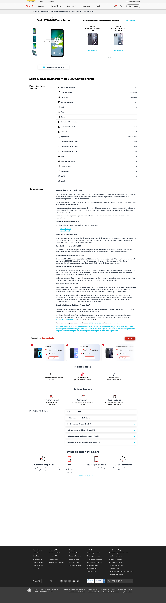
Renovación (69, 319)
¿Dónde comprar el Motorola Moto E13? (79, 424)
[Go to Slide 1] (34, 31)
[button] (134, 1)
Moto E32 (103, 326)
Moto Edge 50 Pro (73, 331)
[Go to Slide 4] (34, 53)
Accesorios (86, 6)
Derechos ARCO (105, 589)
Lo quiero (54, 357)
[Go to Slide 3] (34, 46)
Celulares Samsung (75, 556)
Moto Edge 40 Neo (114, 329)
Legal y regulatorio (127, 592)
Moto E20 (81, 326)
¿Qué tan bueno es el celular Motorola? (78, 418)
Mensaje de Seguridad (115, 562)
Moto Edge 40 (102, 329)
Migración (36, 568)
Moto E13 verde (65, 231)
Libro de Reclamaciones (116, 565)
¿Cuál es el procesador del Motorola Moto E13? (81, 430)
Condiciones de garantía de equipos (73, 589)
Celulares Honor (74, 562)
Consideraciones (114, 568)
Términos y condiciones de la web (121, 589)
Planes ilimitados (38, 562)
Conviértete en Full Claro (56, 562)
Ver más (129, 338)
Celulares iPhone (74, 553)
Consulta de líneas (92, 565)
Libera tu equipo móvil (93, 553)
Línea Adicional (37, 559)
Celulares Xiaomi (74, 559)
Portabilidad (60, 319)
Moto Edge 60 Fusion (97, 331)
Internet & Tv (71, 6)
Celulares (41, 6)
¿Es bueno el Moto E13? (74, 412)
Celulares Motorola (75, 565)
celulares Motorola (94, 323)
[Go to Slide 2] (34, 38)
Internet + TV (53, 556)
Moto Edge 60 (85, 331)
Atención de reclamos (115, 556)
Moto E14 (66, 326)
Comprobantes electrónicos (95, 559)
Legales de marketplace (116, 574)
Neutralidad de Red (93, 592)
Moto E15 (73, 326)
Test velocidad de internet (94, 562)
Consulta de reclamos (115, 559)
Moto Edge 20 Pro (126, 326)
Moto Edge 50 (126, 329)
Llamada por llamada (93, 556)
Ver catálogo (130, 20)
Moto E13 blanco (65, 229)
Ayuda (98, 6)
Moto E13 (59, 326)
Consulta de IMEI (92, 568)
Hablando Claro (91, 571)
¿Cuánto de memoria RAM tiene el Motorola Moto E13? (83, 436)
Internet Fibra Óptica (55, 553)
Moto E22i (88, 326)
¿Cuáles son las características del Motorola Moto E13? (84, 442)
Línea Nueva (36, 556)
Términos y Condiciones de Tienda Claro (121, 571)
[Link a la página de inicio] (32, 11)
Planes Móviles (56, 6)
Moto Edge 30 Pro (90, 329)
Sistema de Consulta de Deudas (110, 592)
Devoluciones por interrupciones (118, 553)
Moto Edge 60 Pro (111, 331)
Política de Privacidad (92, 589)
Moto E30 (96, 326)
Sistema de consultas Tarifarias (77, 592)
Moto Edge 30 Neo (77, 329)
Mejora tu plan (53, 559)
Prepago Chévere (38, 565)
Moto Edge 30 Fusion (63, 329)
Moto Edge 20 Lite (113, 326)
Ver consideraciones (86, 476)
